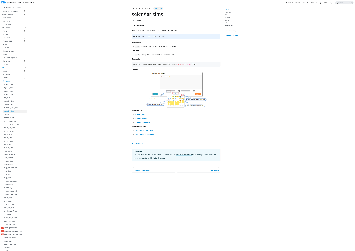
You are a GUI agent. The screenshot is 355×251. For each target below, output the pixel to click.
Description (228, 9)
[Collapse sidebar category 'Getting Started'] (25, 14)
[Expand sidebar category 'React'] (25, 31)
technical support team (184, 155)
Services (158, 158)
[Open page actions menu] (144, 20)
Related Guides (229, 25)
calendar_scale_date (142, 122)
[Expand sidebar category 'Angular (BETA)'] (25, 41)
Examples (289, 3)
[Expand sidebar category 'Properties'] (25, 74)
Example (227, 17)
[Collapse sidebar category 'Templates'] (25, 81)
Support (305, 3)
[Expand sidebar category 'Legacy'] (25, 64)
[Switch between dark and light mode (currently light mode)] (330, 2)
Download (313, 3)
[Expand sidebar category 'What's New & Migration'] (25, 11)
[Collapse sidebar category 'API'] (25, 67)
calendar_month (141, 119)
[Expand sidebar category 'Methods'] (25, 71)
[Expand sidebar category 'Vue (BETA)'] (25, 37)
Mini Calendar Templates (144, 131)
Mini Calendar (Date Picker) (145, 135)
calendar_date (140, 115)
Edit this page (139, 143)
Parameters (228, 12)
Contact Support (232, 35)
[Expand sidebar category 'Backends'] (25, 61)
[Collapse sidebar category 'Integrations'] (25, 27)
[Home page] (133, 8)
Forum (297, 3)
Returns (227, 15)
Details (227, 20)
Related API (228, 23)
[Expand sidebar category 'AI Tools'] (25, 34)
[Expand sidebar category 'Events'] (25, 77)
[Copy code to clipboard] (218, 63)
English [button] (324, 3)
